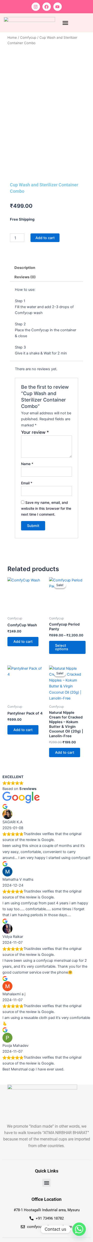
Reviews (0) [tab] (25, 277)
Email (26, 483)
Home (12, 37)
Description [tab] (24, 267)
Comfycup (28, 37)
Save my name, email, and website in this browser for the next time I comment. (46, 508)
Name (27, 464)
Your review (35, 432)
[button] (65, 23)
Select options (61, 647)
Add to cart (45, 238)
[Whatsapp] (79, 1229)
